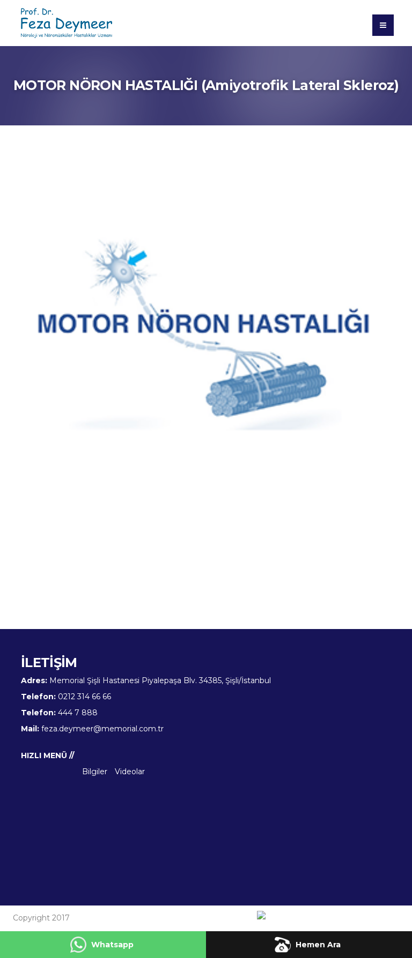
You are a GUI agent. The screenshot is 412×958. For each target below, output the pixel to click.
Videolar (130, 771)
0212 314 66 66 (84, 696)
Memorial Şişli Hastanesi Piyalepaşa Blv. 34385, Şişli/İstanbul (160, 680)
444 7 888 (78, 712)
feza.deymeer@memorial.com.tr (102, 729)
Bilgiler (94, 771)
